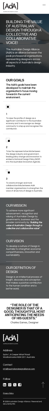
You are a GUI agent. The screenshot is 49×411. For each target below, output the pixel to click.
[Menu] (44, 5)
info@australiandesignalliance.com (19, 369)
